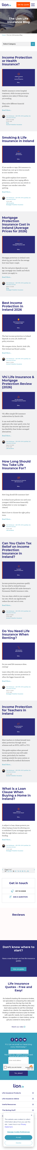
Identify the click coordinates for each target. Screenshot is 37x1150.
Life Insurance (10, 203)
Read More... (6, 110)
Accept (18, 1137)
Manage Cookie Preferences (18, 1132)
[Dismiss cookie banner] (31, 1115)
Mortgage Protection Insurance (14, 204)
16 (28, 871)
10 (22, 871)
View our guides (18, 969)
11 (24, 871)
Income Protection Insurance (14, 124)
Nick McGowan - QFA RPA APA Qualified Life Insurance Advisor (18, 116)
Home (3, 35)
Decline (18, 1143)
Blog (7, 123)
